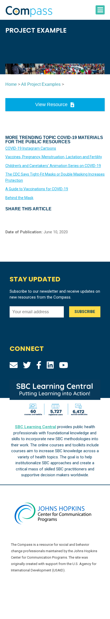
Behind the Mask (19, 198)
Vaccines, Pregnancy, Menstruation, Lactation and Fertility (53, 157)
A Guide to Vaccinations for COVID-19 (36, 189)
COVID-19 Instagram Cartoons (30, 148)
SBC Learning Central (35, 426)
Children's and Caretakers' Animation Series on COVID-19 (53, 166)
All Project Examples (41, 84)
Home (11, 84)
